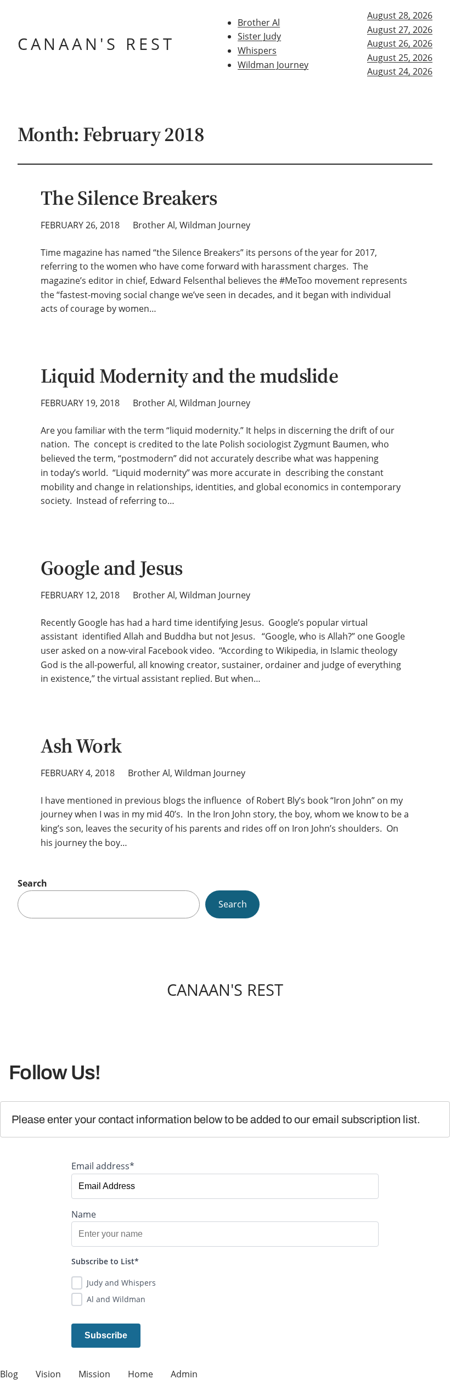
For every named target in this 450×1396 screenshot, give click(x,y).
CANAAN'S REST (96, 43)
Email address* (102, 1166)
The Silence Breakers (129, 198)
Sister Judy (259, 36)
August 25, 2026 (399, 58)
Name (83, 1214)
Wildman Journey (273, 65)
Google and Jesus (111, 568)
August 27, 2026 (399, 30)
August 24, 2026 (399, 71)
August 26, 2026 (399, 43)
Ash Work (81, 746)
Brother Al (259, 22)
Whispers (257, 50)
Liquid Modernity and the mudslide (189, 376)
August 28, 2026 (399, 15)
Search (32, 883)
